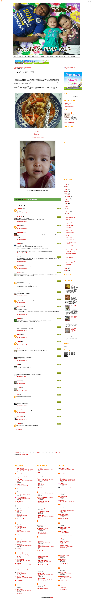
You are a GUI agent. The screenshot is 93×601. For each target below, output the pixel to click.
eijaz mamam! (40, 512)
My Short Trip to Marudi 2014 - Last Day (67, 569)
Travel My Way (20, 473)
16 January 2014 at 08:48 (22, 221)
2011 (66, 270)
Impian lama (40, 570)
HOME (15, 56)
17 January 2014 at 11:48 (22, 405)
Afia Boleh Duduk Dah (70, 217)
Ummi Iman (19, 514)
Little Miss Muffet (69, 240)
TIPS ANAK (42, 56)
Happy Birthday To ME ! (64, 538)
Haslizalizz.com (41, 505)
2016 (66, 189)
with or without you (42, 525)
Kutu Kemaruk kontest (69, 106)
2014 (66, 193)
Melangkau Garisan (64, 545)
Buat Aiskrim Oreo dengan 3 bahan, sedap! (24, 545)
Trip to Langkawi (63, 542)
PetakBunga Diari (63, 496)
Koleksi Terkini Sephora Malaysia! (23, 586)
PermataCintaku (41, 578)
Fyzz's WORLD (20, 589)
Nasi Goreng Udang (70, 234)
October (68, 198)
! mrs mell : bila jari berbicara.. (44, 569)
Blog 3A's (19, 530)
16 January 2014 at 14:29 (22, 344)
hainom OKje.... (41, 515)
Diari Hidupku (63, 473)
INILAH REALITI (41, 478)
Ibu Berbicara (19, 548)
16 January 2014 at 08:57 (22, 261)
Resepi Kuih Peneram (73, 296)
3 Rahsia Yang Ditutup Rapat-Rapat (44, 561)
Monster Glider (63, 572)
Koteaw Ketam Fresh (70, 239)
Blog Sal (18, 488)
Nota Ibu (40, 483)
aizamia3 (40, 468)
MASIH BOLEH (41, 488)
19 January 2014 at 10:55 (22, 426)
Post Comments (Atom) (23, 454)
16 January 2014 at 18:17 (22, 360)
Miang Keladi (62, 497)
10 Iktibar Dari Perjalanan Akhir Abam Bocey (67, 501)
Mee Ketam (37, 131)
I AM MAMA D (41, 573)
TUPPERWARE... (63, 524)
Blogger (51, 597)
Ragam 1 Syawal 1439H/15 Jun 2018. (23, 531)
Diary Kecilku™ (63, 587)
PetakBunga (19, 208)
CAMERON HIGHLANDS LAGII (44, 542)
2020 (66, 182)
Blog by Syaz (62, 550)
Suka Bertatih (68, 235)
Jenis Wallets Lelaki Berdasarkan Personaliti (24, 577)
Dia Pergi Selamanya (63, 484)
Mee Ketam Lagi (37, 134)
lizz (18, 256)
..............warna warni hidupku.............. (67, 487)
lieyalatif (19, 243)
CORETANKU (19, 526)
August (67, 201)
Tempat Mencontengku (64, 576)
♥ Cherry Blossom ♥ (42, 550)
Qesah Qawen (63, 559)
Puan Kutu (74, 113)
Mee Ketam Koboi (37, 135)
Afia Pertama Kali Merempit (71, 249)
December (68, 194)
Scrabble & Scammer (63, 528)
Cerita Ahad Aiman (69, 245)
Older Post (58, 452)
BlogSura (40, 520)
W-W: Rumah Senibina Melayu (65, 488)
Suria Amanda (20, 299)
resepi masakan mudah (43, 556)
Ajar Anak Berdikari (70, 232)
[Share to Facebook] (35, 199)
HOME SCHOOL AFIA (71, 56)
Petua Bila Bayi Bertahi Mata (74, 306)
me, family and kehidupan (43, 584)
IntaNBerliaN (19, 572)
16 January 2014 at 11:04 (22, 302)
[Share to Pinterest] (36, 199)
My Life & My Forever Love (43, 564)
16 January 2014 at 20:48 (22, 376)
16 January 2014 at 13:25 (22, 323)
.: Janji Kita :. (62, 483)
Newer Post (16, 452)
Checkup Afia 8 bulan (70, 251)
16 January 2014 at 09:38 (22, 277)
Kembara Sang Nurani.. (43, 588)
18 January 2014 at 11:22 (22, 419)
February (68, 211)
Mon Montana (19, 510)
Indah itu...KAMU (20, 576)
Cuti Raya (68, 221)
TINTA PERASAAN (64, 518)
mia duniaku (19, 593)
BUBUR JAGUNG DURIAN (21, 527)
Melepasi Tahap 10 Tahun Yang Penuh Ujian (24, 569)
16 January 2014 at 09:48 (22, 287)
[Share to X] (34, 199)
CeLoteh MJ (19, 544)
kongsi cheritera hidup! (64, 585)
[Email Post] (29, 199)
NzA (18, 355)
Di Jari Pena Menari (64, 514)
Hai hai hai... (19, 519)
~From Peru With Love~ (21, 585)
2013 (66, 267)
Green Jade (62, 504)
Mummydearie (20, 306)
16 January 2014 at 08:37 (22, 212)
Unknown (19, 225)
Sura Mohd (19, 216)
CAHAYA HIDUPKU (21, 493)
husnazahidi (62, 509)
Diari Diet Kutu (68, 103)
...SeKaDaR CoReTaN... (64, 523)
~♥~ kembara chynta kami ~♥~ (44, 511)
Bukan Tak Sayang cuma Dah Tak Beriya (45, 469)
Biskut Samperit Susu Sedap (74, 317)
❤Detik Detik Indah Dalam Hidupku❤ (45, 497)
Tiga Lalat (62, 492)
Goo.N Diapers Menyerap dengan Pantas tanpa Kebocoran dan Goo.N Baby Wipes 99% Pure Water (25, 555)
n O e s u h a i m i (20, 484)
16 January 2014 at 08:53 (22, 239)
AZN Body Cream (41, 529)
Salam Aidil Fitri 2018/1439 (64, 532)
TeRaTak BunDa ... (63, 531)
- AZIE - (18, 291)
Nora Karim (19, 348)
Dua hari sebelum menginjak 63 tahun (23, 560)
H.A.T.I (18, 534)
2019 (66, 184)
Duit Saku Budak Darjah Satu (72, 261)
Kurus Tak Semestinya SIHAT (65, 515)
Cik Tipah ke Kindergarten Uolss (65, 573)
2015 (66, 191)
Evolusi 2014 (68, 264)
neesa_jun (19, 372)
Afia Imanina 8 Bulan (70, 262)
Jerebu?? (61, 564)
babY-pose (40, 472)
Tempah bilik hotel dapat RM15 (22, 515)
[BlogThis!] (32, 199)
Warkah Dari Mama (64, 563)
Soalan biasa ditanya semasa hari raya (23, 498)
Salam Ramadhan (20, 535)
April (67, 208)
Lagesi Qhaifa (41, 541)
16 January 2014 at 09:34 (22, 268)
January (68, 213)
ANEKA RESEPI (35, 56)
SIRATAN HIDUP (20, 523)
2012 (66, 268)
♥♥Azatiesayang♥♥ (42, 532)
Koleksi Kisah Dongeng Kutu (70, 104)
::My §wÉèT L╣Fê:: (21, 552)
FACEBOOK (27, 56)
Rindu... (18, 511)
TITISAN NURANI (20, 559)
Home (15, 68)
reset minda (62, 556)
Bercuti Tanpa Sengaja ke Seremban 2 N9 (24, 581)
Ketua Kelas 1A (69, 219)
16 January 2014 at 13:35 (22, 330)
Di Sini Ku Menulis (63, 580)
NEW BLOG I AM (63, 493)
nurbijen (19, 387)
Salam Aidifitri (19, 549)
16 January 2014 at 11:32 (22, 314)
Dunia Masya (19, 567)
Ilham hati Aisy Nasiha (21, 497)
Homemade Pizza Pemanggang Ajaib (70, 223)
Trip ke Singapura (20, 502)
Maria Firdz (19, 401)
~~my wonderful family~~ (43, 528)
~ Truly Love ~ (20, 479)
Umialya (19, 380)
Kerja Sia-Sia (68, 227)
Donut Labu (68, 259)
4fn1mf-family (20, 501)
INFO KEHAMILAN (49, 56)
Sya (18, 394)
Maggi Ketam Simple (37, 133)
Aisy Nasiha (19, 272)
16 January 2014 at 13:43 (22, 337)
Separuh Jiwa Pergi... (63, 505)
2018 (66, 186)
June (67, 204)
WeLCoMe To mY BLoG (64, 468)
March (67, 210)
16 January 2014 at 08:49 (22, 228)
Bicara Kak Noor (41, 536)
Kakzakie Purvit (20, 232)
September (68, 199)
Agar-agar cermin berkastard (22, 573)
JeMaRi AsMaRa (20, 580)
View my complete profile (69, 122)
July (67, 203)
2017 (66, 188)
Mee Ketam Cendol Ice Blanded (37, 137)
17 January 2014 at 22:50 (22, 412)
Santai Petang (69, 228)
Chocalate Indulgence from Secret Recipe (24, 590)
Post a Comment (19, 429)
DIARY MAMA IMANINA (43, 560)
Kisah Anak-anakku (21, 518)
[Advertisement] (37, 441)
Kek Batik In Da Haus (70, 225)
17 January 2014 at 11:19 (22, 397)
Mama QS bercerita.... (64, 555)
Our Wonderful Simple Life (43, 501)
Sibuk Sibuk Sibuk (69, 257)
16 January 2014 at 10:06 (22, 295)
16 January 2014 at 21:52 (22, 383)
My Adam (19, 563)
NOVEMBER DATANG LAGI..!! (43, 533)
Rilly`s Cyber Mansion (64, 541)
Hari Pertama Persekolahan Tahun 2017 (24, 564)
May (67, 206)
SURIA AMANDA (20, 468)
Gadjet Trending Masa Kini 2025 (22, 485)
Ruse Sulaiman (20, 416)
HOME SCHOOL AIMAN (60, 56)
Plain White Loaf (41, 557)
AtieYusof (19, 318)
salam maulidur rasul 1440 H (65, 519)
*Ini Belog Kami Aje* (42, 492)
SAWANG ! (40, 565)
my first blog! (19, 539)
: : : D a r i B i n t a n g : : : (22, 505)
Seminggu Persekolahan (71, 253)
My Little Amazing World (65, 527)
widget (77, 277)
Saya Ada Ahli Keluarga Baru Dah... (66, 577)
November (68, 196)
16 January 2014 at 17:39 (22, 352)
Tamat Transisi (69, 237)
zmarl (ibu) (19, 265)
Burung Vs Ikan (69, 230)
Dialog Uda (62, 500)
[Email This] (31, 199)
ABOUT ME (21, 56)
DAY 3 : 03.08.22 (41, 502)
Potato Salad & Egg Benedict (43, 585)
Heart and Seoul (41, 484)
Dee (61, 568)
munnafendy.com (63, 589)
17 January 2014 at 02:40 (22, 390)
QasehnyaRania (63, 478)
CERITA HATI (41, 545)
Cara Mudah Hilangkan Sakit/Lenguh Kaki (73, 330)
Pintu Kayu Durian (41, 498)
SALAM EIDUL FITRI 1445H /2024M (23, 494)
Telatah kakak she (63, 560)
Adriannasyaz (20, 409)
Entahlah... (40, 487)
